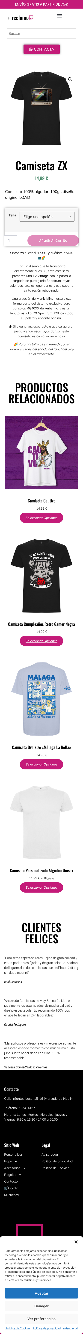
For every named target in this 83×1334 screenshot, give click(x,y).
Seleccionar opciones (41, 518)
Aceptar (41, 1293)
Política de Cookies (18, 1328)
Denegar (41, 1306)
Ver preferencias (41, 1319)
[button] (76, 1242)
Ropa (8, 1161)
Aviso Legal (70, 1328)
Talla (12, 215)
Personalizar (13, 1154)
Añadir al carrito (53, 240)
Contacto (11, 1181)
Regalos (10, 1175)
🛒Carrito (11, 1188)
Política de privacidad (47, 1328)
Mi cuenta (11, 1195)
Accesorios (12, 1168)
